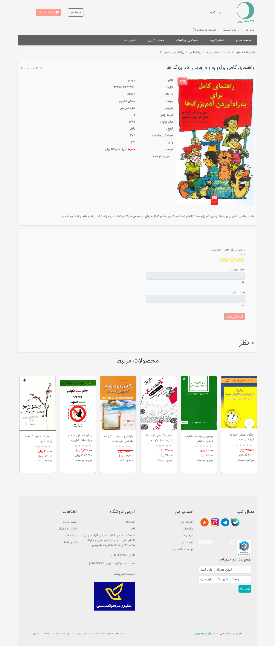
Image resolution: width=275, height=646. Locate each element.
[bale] (235, 522)
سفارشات (188, 528)
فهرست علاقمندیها (182, 549)
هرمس (131, 80)
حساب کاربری (156, 40)
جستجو (75, 12)
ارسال (36, 634)
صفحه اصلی (243, 40)
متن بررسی (238, 292)
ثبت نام (250, 30)
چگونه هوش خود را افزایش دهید (242, 437)
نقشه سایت (70, 521)
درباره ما (72, 535)
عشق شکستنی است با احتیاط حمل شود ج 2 (159, 438)
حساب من (186, 521)
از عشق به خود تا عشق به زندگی (38, 439)
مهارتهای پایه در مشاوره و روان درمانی (199, 438)
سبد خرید (187, 542)
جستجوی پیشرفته (187, 40)
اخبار (132, 528)
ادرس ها (188, 535)
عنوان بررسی (237, 269)
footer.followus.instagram (215, 522)
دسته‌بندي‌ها (217, 40)
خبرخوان (204, 522)
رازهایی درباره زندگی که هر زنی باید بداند (118, 438)
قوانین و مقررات (67, 528)
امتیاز (242, 254)
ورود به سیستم (231, 30)
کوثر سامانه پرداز (203, 634)
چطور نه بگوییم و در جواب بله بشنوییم (80, 437)
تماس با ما (130, 40)
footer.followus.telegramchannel (225, 522)
